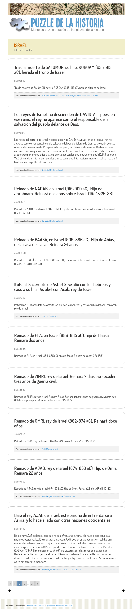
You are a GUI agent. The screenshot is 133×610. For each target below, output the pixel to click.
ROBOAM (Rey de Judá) (51, 95)
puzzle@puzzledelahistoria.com (59, 605)
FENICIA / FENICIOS (49, 316)
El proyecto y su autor (35, 605)
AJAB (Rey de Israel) (50, 496)
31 (32, 583)
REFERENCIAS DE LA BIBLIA (70, 569)
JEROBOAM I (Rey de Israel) (52, 169)
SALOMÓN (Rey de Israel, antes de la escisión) (80, 95)
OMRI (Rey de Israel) (50, 449)
